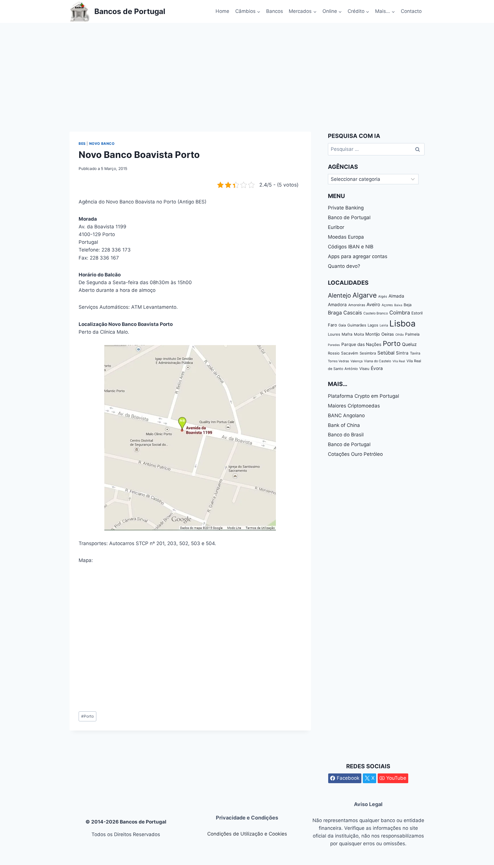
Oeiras (387, 334)
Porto (87, 716)
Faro (332, 325)
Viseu (364, 368)
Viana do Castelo (377, 361)
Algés (382, 296)
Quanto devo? (344, 266)
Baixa (398, 305)
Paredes (334, 345)
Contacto (411, 11)
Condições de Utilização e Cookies (247, 834)
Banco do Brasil (346, 435)
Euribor (336, 227)
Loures (334, 334)
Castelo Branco (375, 313)
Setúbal (386, 353)
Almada (396, 296)
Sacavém (349, 353)
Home (222, 11)
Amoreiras (356, 305)
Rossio (334, 353)
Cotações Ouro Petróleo (355, 454)
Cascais (352, 313)
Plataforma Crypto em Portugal (363, 396)
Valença (356, 361)
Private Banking (346, 208)
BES (82, 143)
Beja (408, 304)
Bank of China (344, 425)
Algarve (364, 295)
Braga (335, 313)
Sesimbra (368, 353)
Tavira (415, 353)
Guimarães (356, 325)
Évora (377, 368)
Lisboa (402, 323)
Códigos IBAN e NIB (350, 247)
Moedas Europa (346, 237)
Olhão (399, 335)
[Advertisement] (247, 66)
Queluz (409, 344)
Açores (387, 305)
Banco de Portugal (349, 217)
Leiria (384, 325)
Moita (359, 334)
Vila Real (399, 361)
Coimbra (399, 312)
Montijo (372, 334)
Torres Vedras (338, 361)
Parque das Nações (361, 344)
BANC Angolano (346, 415)
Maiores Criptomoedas (354, 406)
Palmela (412, 334)
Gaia (342, 325)
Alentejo (339, 295)
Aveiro (373, 304)
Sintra (402, 353)
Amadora (337, 304)
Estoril (417, 313)
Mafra (347, 334)
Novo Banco (102, 143)
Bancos (274, 11)
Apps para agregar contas (357, 256)
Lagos (373, 325)
